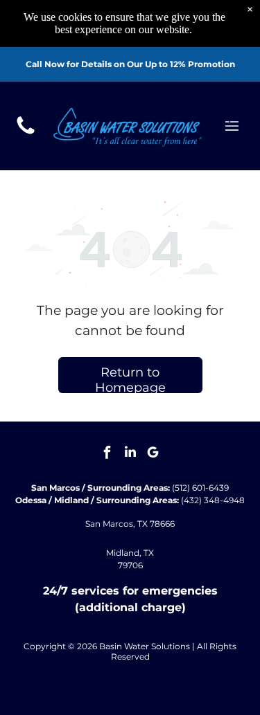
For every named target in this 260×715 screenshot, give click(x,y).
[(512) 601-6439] (26, 133)
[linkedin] (130, 453)
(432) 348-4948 (213, 500)
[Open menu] (231, 126)
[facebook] (107, 453)
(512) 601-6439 (200, 487)
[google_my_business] (153, 453)
